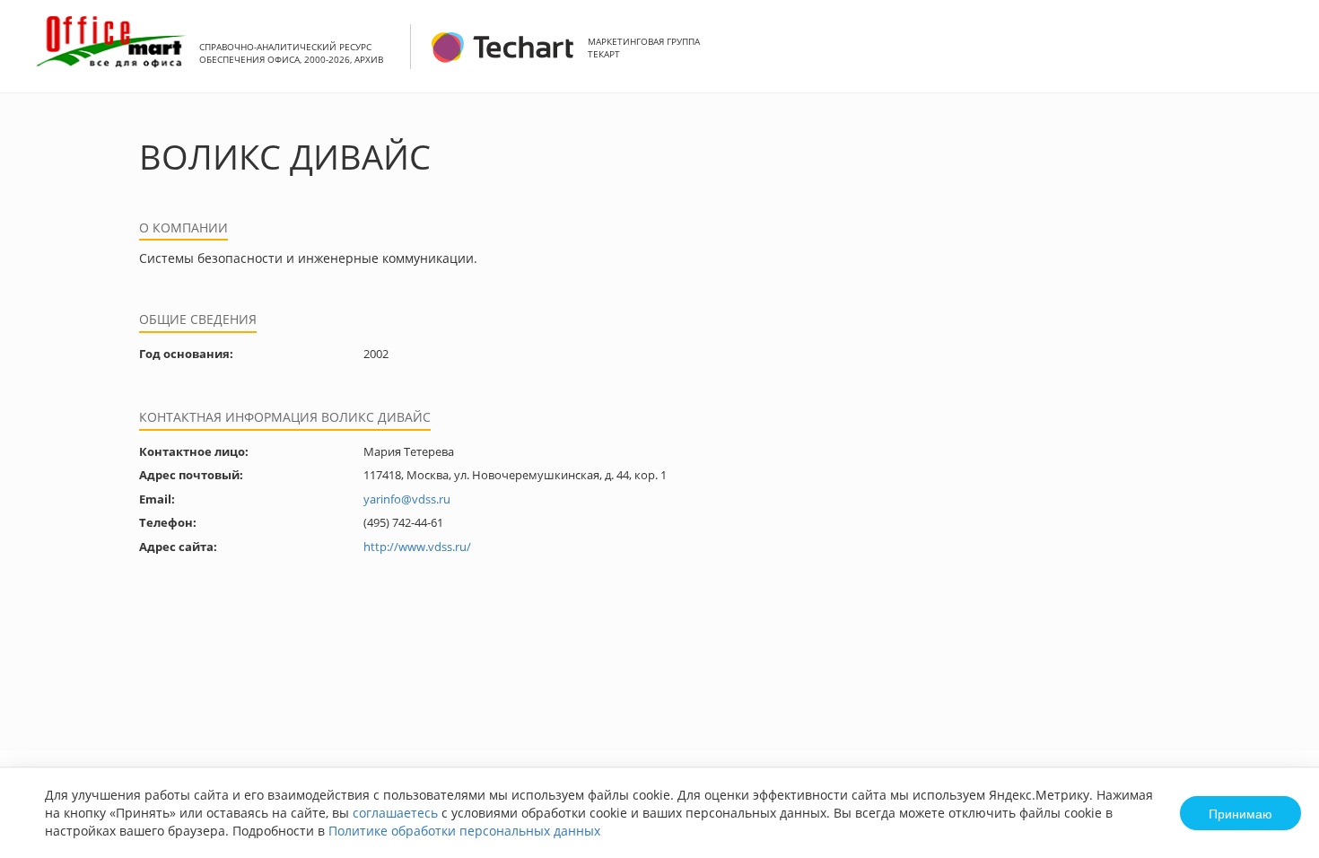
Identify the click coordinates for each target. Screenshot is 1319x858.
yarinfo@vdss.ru (406, 499)
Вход (1277, 56)
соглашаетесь (395, 812)
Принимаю (1240, 813)
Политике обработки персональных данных (464, 830)
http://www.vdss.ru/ (417, 546)
